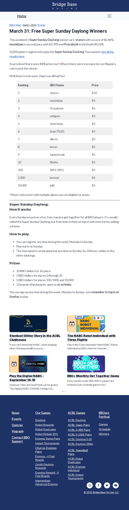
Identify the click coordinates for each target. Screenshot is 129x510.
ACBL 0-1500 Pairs (80, 434)
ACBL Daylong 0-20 (80, 439)
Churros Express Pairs (46, 450)
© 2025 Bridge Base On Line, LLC (101, 492)
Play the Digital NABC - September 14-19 (26, 378)
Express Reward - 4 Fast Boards (47, 474)
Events (41, 25)
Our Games (43, 413)
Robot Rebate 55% (46, 434)
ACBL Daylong (77, 420)
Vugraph (18, 431)
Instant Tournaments (47, 443)
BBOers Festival (104, 415)
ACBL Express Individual (76, 468)
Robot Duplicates (45, 429)
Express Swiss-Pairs (47, 438)
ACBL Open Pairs (79, 425)
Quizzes (17, 425)
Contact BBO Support (21, 439)
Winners (104, 434)
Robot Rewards (44, 425)
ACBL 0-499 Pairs (79, 430)
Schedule (104, 429)
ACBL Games (76, 413)
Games (103, 424)
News (15, 413)
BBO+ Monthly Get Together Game (93, 376)
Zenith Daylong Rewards (44, 466)
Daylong (40, 420)
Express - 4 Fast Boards (45, 458)
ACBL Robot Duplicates (75, 460)
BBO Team (15, 25)
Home (21, 16)
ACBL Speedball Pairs (78, 452)
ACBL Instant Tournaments (75, 476)
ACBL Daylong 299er (80, 444)
